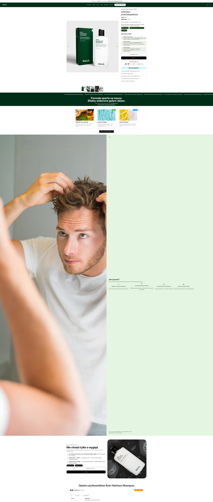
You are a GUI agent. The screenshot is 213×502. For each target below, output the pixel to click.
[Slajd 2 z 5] (88, 89)
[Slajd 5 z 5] (101, 89)
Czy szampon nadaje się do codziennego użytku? (130, 76)
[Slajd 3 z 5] (93, 89)
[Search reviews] (72, 495)
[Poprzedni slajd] (68, 46)
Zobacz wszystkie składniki (106, 131)
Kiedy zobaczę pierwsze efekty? (127, 73)
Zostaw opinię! (138, 490)
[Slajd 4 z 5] (97, 89)
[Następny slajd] (117, 46)
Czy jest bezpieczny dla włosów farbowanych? (130, 78)
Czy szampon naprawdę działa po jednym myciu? (130, 71)
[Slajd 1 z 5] (84, 89)
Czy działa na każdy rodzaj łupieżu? (128, 81)
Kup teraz (134, 57)
